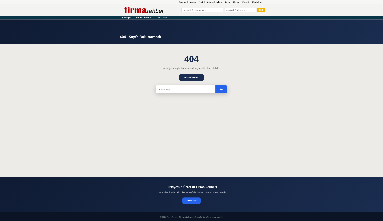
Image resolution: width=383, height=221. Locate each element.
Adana (219, 2)
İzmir (201, 2)
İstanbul (183, 2)
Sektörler (163, 17)
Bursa (227, 2)
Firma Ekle (191, 200)
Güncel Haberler (144, 17)
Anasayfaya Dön (191, 77)
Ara (221, 89)
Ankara (193, 2)
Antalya (210, 2)
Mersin (236, 2)
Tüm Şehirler (257, 2)
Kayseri (245, 2)
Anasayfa (126, 17)
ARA (261, 10)
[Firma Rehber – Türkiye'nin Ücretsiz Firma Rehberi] (144, 10)
